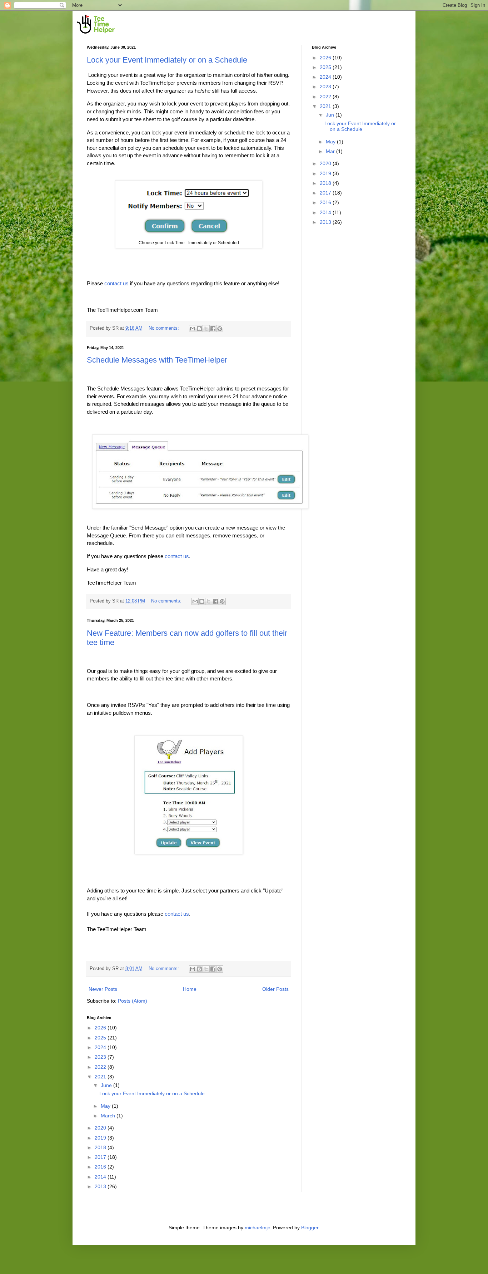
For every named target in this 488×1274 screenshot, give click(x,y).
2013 (101, 1186)
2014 (101, 1177)
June (107, 1085)
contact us (116, 283)
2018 (101, 1147)
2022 (101, 1067)
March (108, 1115)
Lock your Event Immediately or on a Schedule (167, 59)
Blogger (309, 1227)
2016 (101, 1167)
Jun (330, 115)
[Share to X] (206, 328)
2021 (101, 1076)
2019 (101, 1138)
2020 (101, 1128)
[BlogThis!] (199, 328)
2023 (101, 1057)
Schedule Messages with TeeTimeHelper (157, 359)
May (106, 1106)
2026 (101, 1027)
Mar (331, 151)
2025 (101, 1038)
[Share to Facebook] (212, 328)
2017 (101, 1157)
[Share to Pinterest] (219, 328)
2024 (101, 1047)
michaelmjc (257, 1227)
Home (189, 989)
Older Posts (275, 989)
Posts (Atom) (132, 1001)
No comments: (164, 328)
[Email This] (192, 328)
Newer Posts (103, 989)
